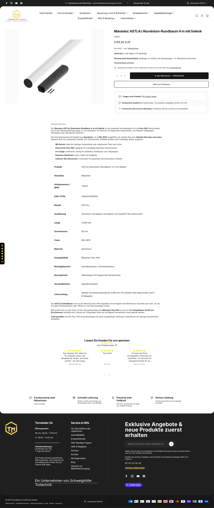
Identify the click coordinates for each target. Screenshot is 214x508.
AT (130, 463)
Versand (51, 503)
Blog (73, 462)
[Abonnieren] (171, 444)
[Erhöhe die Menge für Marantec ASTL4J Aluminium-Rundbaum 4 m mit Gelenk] (125, 75)
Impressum (58, 503)
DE (126, 463)
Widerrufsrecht (9, 503)
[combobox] (198, 3)
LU (133, 463)
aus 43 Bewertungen (105, 345)
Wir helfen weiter (149, 96)
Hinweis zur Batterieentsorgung (80, 467)
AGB (46, 503)
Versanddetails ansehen (124, 63)
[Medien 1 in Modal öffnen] (54, 66)
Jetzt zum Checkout (161, 84)
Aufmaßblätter (78, 435)
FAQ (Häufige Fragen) (81, 443)
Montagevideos (78, 458)
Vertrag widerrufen (135, 467)
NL (136, 463)
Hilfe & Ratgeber (79, 446)
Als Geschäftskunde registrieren (80, 429)
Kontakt (74, 454)
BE (140, 463)
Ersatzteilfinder (175, 68)
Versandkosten (133, 48)
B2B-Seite (46, 464)
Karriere (75, 450)
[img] (107, 343)
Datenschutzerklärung (37, 503)
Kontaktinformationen (22, 503)
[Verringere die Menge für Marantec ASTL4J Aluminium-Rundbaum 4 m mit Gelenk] (116, 75)
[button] (105, 374)
